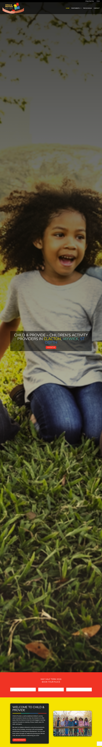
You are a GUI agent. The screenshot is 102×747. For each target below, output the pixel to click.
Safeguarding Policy (89, 1)
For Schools (87, 8)
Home (67, 8)
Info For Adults (19, 740)
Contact (97, 8)
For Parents (75, 8)
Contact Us (51, 347)
